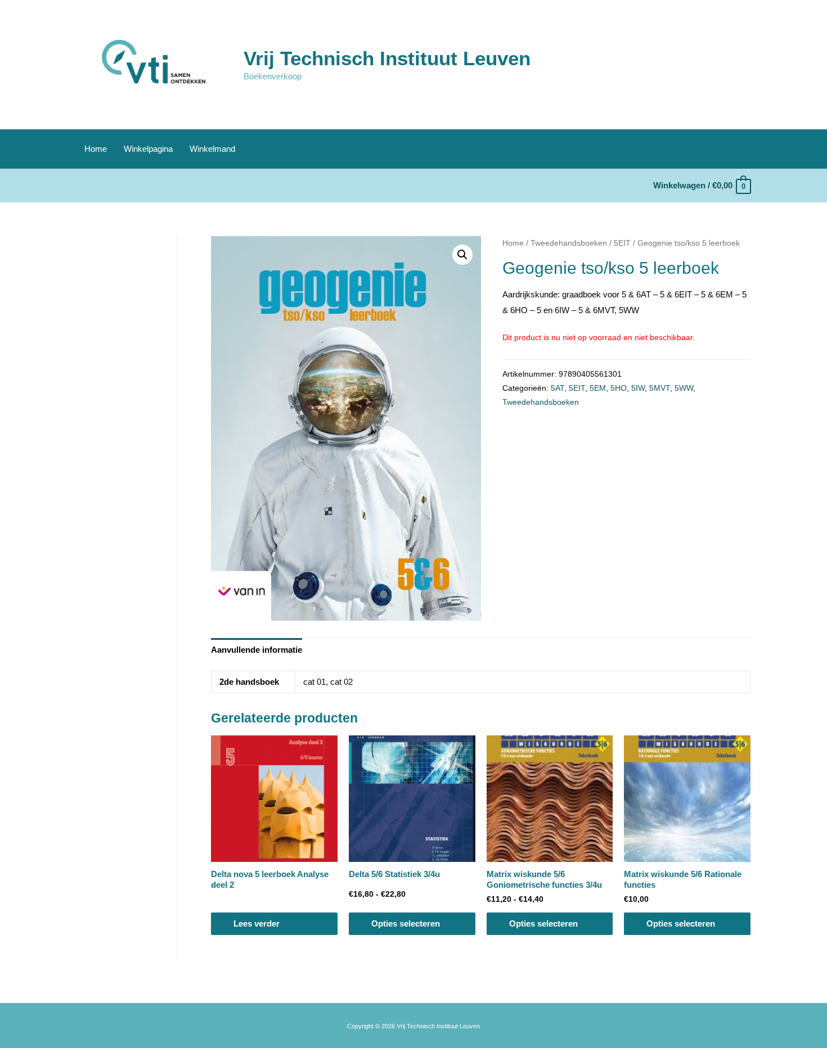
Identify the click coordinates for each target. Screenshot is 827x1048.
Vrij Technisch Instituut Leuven (387, 58)
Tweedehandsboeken (569, 243)
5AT (557, 388)
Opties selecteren (405, 923)
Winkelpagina (148, 148)
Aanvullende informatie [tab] (256, 649)
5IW (638, 388)
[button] (462, 255)
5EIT (622, 243)
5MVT (659, 388)
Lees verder (256, 923)
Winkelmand (212, 148)
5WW (684, 388)
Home (95, 148)
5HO (618, 388)
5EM (598, 388)
